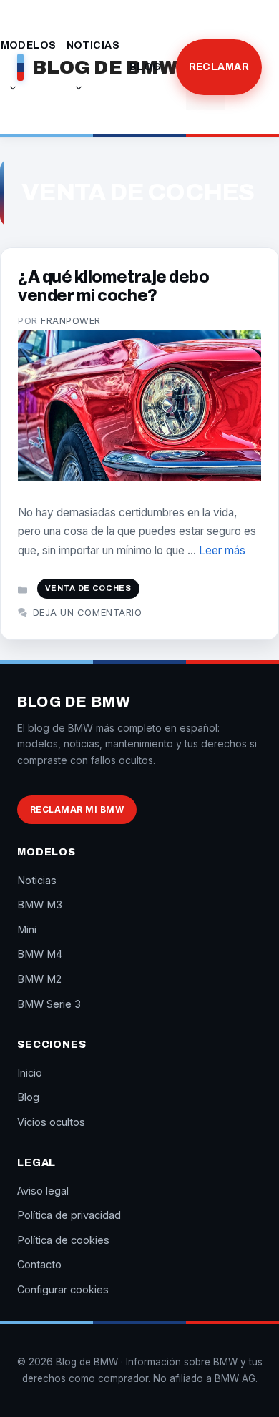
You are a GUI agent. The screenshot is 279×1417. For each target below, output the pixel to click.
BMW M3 (39, 904)
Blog (145, 67)
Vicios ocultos (51, 1122)
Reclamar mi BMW (77, 809)
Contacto (39, 1264)
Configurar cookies (63, 1289)
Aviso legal (43, 1191)
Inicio (29, 1073)
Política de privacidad (69, 1215)
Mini (26, 929)
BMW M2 (39, 979)
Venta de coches (88, 588)
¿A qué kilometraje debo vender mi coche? (113, 286)
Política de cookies (63, 1240)
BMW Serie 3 (49, 1004)
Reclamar (219, 67)
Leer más (222, 550)
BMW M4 (39, 954)
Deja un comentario (87, 612)
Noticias (93, 45)
